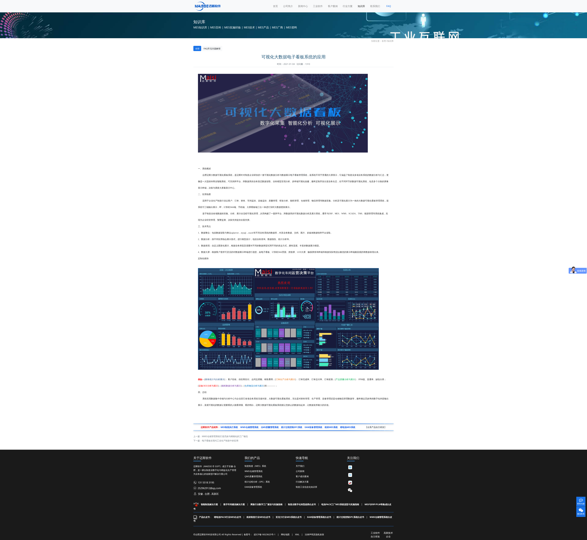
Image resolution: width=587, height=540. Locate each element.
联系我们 (375, 6)
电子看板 (265, 252)
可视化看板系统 (273, 405)
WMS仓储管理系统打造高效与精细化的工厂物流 (225, 436)
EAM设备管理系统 (253, 486)
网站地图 (285, 534)
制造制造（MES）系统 (255, 465)
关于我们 (300, 465)
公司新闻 (300, 471)
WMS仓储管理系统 (254, 471)
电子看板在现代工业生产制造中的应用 (220, 440)
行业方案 (348, 6)
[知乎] (350, 475)
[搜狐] (350, 483)
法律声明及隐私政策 (314, 534)
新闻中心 (303, 6)
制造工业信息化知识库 (306, 486)
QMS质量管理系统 (253, 476)
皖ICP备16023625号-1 (264, 534)
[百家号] (350, 467)
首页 (275, 6)
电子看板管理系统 (298, 174)
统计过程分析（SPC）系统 (257, 481)
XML (297, 534)
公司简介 (288, 6)
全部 (197, 48)
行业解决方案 (302, 481)
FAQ (388, 6)
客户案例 (333, 6)
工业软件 (318, 6)
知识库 (361, 6)
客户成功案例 (302, 476)
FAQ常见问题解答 (212, 48)
